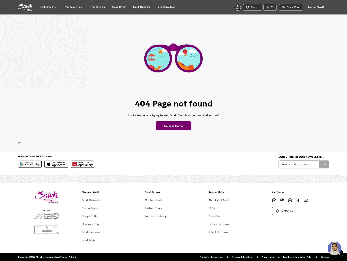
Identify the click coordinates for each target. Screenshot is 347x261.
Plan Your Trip (90, 224)
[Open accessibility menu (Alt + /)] (237, 7)
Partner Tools (153, 208)
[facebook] (282, 200)
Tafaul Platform (218, 232)
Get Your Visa (290, 7)
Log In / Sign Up (316, 7)
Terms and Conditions (242, 257)
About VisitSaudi (219, 200)
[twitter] (298, 200)
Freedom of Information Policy (297, 257)
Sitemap (325, 257)
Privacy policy (268, 257)
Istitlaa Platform (219, 224)
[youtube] (306, 200)
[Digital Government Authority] (46, 229)
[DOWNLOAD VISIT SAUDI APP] (30, 164)
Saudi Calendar (91, 232)
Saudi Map (88, 240)
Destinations (90, 208)
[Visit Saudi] (46, 197)
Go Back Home (173, 125)
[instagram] (290, 200)
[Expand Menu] (55, 7)
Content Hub (153, 200)
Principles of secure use (211, 257)
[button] (334, 248)
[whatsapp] (274, 200)
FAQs (212, 208)
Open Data (215, 216)
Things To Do (90, 216)
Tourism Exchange (156, 216)
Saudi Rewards (91, 200)
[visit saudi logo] (25, 7)
